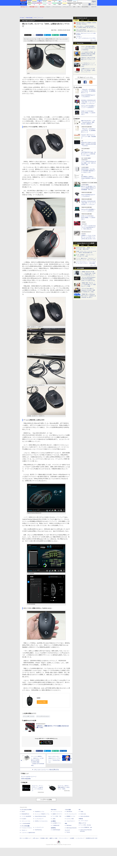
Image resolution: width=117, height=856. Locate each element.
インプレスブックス (39, 827)
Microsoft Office (85, 6)
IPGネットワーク (82, 823)
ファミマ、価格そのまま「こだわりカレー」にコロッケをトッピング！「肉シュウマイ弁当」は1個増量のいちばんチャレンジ (86, 260)
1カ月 (94, 20)
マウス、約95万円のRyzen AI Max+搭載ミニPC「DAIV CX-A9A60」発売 (88, 163)
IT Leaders (23, 818)
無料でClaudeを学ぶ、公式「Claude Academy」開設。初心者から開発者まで (88, 122)
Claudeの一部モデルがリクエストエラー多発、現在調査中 (88, 136)
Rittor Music (53, 809)
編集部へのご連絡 (53, 838)
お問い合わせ (36, 838)
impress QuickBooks (84, 816)
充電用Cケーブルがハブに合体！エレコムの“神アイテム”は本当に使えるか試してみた (88, 237)
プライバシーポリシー (63, 838)
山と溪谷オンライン (57, 823)
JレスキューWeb (70, 818)
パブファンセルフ (84, 820)
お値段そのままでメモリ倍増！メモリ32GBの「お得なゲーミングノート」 (88, 70)
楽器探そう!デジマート (57, 814)
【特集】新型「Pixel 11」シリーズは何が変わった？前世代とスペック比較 (88, 284)
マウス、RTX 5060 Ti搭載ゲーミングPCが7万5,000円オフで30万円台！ (88, 48)
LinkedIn (64, 35)
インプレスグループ (80, 838)
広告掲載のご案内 (44, 838)
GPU (74, 6)
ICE (79, 809)
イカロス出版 (68, 809)
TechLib (68, 832)
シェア (40, 35)
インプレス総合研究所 (26, 816)
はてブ (48, 35)
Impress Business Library (40, 816)
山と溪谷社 (53, 821)
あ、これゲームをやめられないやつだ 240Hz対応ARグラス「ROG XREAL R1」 (88, 227)
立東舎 (54, 818)
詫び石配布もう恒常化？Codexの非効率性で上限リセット (88, 178)
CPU (79, 6)
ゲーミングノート (67, 6)
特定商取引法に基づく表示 (91, 838)
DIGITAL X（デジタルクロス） (41, 821)
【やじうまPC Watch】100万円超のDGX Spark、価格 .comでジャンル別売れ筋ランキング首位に (86, 31)
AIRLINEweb (69, 811)
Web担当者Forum (25, 814)
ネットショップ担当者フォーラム (42, 814)
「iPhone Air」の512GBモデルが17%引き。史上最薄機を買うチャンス (88, 91)
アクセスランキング (82, 18)
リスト (33, 35)
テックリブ (67, 830)
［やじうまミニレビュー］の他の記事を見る (46, 769)
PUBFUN (81, 818)
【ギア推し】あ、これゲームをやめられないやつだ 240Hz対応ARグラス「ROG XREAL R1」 (86, 38)
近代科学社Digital (56, 829)
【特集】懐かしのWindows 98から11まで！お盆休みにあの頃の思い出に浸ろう (88, 296)
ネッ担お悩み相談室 (25, 823)
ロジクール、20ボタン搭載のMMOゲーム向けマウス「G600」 (64, 787)
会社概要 (72, 838)
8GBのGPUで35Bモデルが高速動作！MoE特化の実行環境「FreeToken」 (88, 144)
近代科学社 (53, 827)
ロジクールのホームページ (28, 776)
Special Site (80, 43)
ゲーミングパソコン (57, 6)
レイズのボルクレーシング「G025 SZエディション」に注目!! (88, 64)
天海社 (81, 811)
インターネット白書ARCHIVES (28, 832)
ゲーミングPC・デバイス (28, 716)
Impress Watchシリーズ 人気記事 (85, 243)
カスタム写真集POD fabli (86, 827)
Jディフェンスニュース (71, 814)
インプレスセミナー (39, 818)
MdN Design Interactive (71, 827)
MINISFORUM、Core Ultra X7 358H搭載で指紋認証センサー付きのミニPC (88, 170)
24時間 (82, 20)
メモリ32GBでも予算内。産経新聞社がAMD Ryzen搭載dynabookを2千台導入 (88, 54)
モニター (48, 6)
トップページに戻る (46, 799)
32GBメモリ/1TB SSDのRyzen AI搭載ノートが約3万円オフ (88, 113)
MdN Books (68, 825)
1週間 (88, 20)
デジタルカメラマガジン (26, 827)
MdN (66, 823)
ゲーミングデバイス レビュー (43, 716)
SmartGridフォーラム (39, 811)
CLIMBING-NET (56, 825)
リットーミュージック (57, 811)
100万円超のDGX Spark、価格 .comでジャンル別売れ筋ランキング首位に (88, 154)
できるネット (24, 830)
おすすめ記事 (80, 268)
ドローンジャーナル (25, 821)
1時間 (76, 20)
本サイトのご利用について (25, 838)
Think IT (23, 811)
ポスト (29, 35)
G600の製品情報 (26, 778)
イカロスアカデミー (70, 821)
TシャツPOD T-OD (57, 816)
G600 (38, 698)
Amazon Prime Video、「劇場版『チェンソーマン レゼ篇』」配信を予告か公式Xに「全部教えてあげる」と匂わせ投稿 (86, 249)
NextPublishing (38, 829)
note (56, 35)
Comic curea (83, 814)
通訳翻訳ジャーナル (70, 816)
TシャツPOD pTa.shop (85, 825)
